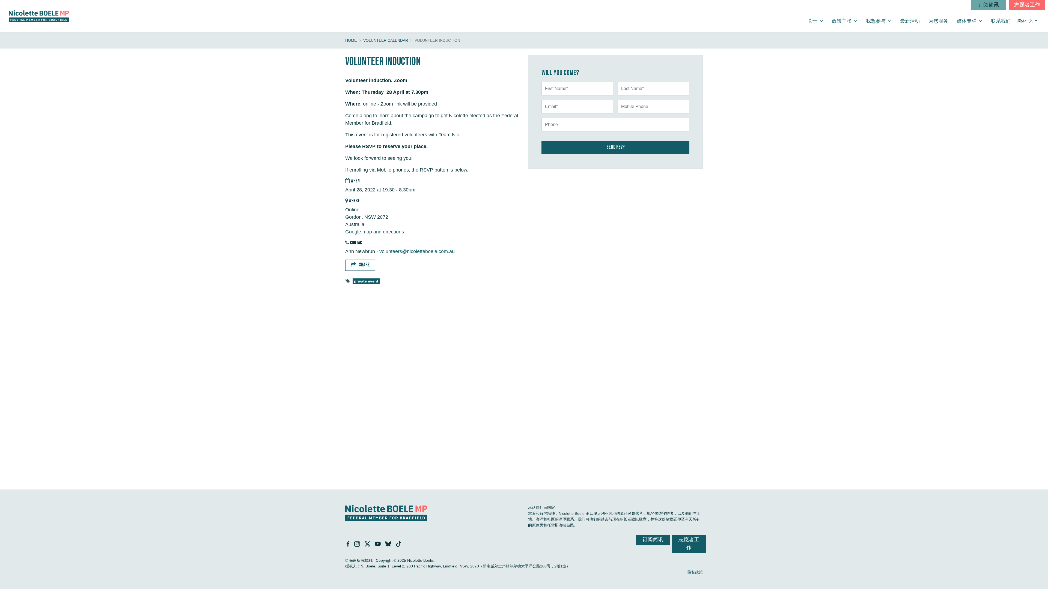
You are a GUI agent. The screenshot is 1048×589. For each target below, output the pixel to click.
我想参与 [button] (881, 21)
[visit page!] (348, 544)
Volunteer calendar (385, 40)
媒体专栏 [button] (972, 21)
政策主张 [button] (847, 21)
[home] (39, 16)
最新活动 (910, 21)
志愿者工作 (1027, 5)
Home (351, 40)
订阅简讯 (988, 5)
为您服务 (938, 21)
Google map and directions (374, 232)
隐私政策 (695, 572)
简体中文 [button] (1025, 21)
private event (366, 281)
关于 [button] (817, 21)
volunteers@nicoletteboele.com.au (417, 251)
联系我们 (1001, 21)
